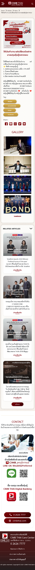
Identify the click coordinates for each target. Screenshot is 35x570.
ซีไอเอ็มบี (10, 101)
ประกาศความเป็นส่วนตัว (18, 554)
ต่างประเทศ (11, 115)
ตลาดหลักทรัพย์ (12, 106)
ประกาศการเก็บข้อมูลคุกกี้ (17, 559)
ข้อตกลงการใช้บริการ (17, 549)
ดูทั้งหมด (17, 404)
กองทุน (9, 110)
